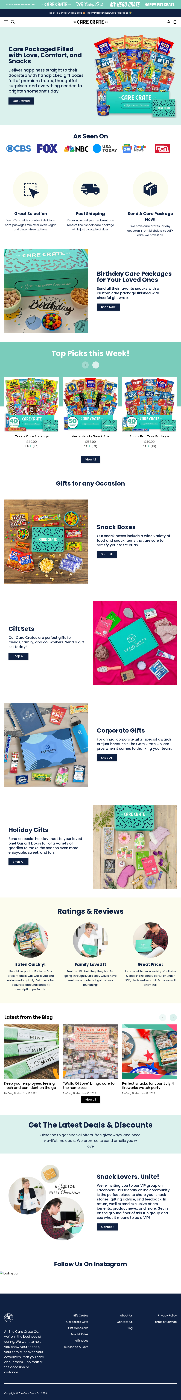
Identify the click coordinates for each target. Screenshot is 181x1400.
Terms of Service (165, 1322)
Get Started (21, 101)
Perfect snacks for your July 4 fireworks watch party (148, 1085)
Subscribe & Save (76, 1347)
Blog (130, 1328)
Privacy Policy (167, 1315)
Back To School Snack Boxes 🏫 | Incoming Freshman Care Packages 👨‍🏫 (90, 12)
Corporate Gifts (77, 1322)
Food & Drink (79, 1334)
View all (90, 1100)
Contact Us (125, 1322)
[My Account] (167, 22)
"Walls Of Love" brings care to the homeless (89, 1085)
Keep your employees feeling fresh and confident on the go (30, 1085)
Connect (107, 1227)
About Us (126, 1315)
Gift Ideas (81, 1341)
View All (90, 459)
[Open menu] (4, 22)
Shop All (107, 554)
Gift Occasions (78, 1328)
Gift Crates (80, 1315)
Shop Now (108, 307)
